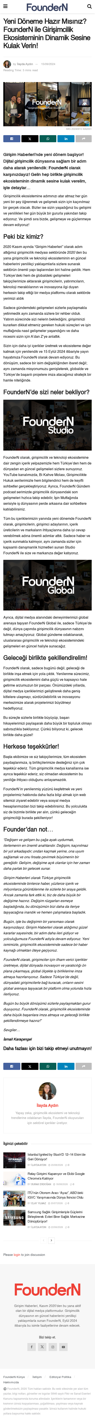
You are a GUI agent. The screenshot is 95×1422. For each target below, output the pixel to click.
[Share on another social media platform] (84, 138)
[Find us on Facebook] (31, 1347)
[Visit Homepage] (47, 6)
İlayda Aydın (25, 64)
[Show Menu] (5, 6)
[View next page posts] (51, 1241)
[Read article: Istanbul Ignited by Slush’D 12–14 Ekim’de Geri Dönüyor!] (14, 1160)
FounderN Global (42, 623)
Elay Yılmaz (38, 1203)
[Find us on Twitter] (42, 1347)
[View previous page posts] (43, 1241)
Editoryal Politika (60, 1377)
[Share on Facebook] (11, 138)
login (17, 1255)
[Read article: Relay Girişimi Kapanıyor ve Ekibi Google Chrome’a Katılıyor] (14, 1180)
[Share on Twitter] (29, 138)
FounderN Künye (14, 1377)
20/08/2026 (56, 1165)
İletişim (37, 1377)
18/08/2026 (61, 1184)
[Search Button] (89, 6)
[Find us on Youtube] (63, 1347)
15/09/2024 (48, 64)
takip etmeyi (56, 1049)
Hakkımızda (11, 1382)
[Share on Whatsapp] (48, 138)
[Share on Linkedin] (65, 138)
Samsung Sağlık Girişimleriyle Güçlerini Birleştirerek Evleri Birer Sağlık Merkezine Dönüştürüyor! (56, 1217)
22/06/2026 (56, 1227)
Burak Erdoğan (41, 1184)
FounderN (58, 168)
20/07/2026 (56, 1203)
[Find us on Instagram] (53, 1347)
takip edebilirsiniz (50, 806)
